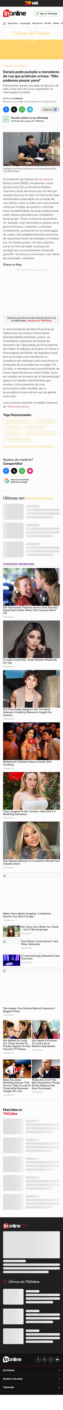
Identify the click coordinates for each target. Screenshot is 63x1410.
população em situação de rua (42, 433)
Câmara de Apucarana (17, 421)
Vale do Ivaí (37, 23)
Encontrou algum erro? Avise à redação (27, 446)
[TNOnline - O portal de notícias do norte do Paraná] (14, 13)
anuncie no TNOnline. (39, 320)
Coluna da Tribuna (31, 33)
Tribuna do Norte (18, 406)
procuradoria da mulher (18, 439)
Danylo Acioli (13, 427)
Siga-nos (48, 109)
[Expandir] (59, 1387)
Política (56, 23)
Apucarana (13, 23)
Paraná (47, 23)
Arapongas (25, 23)
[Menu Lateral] (4, 23)
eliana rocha (12, 433)
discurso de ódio (35, 427)
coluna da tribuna (44, 421)
